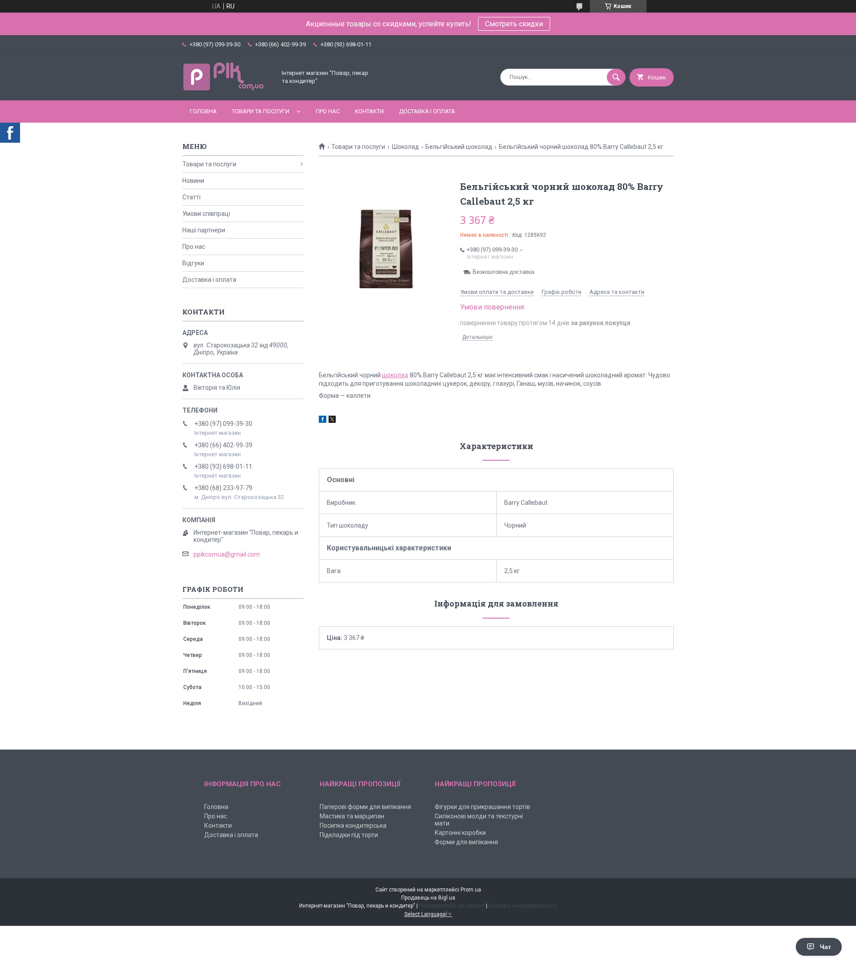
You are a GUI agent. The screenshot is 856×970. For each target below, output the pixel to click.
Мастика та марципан (352, 816)
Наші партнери (203, 230)
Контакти (369, 111)
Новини (193, 180)
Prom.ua (471, 890)
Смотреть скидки (514, 24)
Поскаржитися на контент (452, 906)
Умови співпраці (206, 213)
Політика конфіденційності (523, 906)
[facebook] (322, 420)
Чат (825, 946)
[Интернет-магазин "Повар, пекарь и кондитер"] (227, 89)
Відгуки (193, 263)
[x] (332, 420)
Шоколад (405, 146)
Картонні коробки (460, 832)
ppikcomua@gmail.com (226, 554)
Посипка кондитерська (353, 825)
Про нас (328, 111)
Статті (191, 197)
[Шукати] (616, 77)
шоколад (395, 375)
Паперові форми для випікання (365, 806)
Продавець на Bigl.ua (428, 898)
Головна (203, 111)
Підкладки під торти (349, 834)
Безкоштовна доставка (503, 271)
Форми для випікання (466, 842)
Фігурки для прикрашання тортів (482, 806)
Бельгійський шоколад (458, 146)
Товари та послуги (260, 111)
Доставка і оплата (427, 111)
